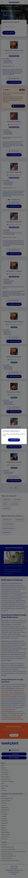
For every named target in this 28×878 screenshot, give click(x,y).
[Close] (24, 431)
